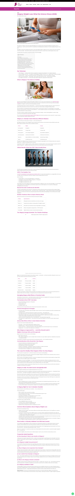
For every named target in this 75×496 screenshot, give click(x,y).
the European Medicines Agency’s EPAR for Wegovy (31, 115)
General (53, 483)
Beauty (27, 4)
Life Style (34, 4)
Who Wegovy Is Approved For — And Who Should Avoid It (25, 62)
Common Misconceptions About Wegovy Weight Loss (24, 66)
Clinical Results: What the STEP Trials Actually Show (24, 59)
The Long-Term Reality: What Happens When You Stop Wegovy (26, 63)
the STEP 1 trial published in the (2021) (29, 174)
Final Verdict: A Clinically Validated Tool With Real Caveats (25, 67)
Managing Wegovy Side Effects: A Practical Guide (24, 61)
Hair (41, 4)
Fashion (38, 4)
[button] (73, 494)
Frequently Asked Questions (21, 68)
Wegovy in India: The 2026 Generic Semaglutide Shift (24, 64)
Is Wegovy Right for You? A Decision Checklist (23, 65)
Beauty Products (45, 4)
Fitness (30, 4)
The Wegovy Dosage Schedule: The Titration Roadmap (25, 60)
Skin (50, 4)
